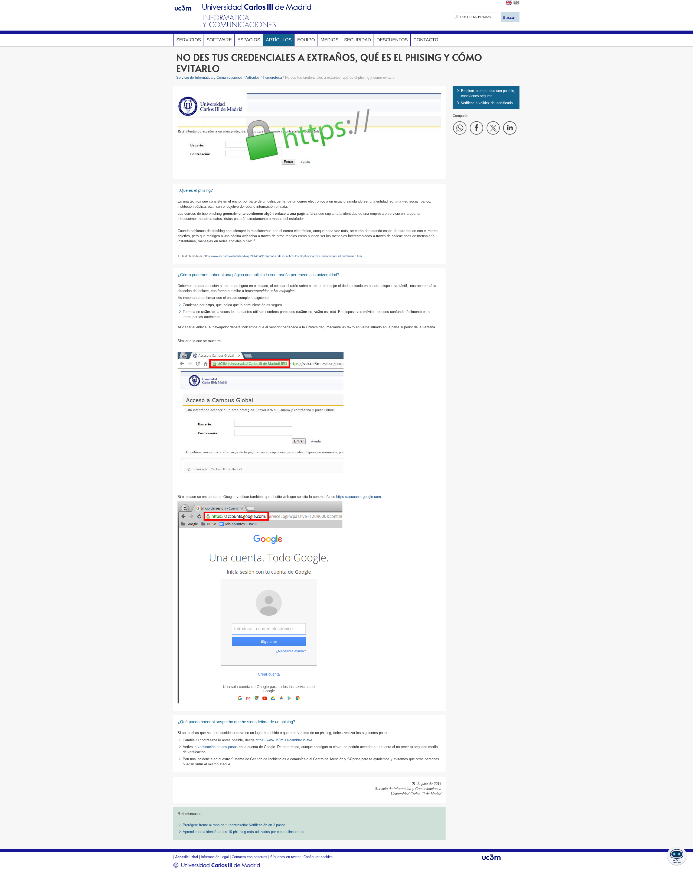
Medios (329, 39)
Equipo (306, 39)
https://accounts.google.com (358, 497)
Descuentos (392, 39)
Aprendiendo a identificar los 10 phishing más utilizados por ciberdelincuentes (243, 832)
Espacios (248, 39)
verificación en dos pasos (218, 747)
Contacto (425, 39)
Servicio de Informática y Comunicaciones (209, 77)
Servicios (188, 39)
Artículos (279, 39)
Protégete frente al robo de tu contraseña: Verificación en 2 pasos (234, 825)
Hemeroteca (272, 77)
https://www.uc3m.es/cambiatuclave (284, 740)
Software (219, 39)
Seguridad (357, 39)
